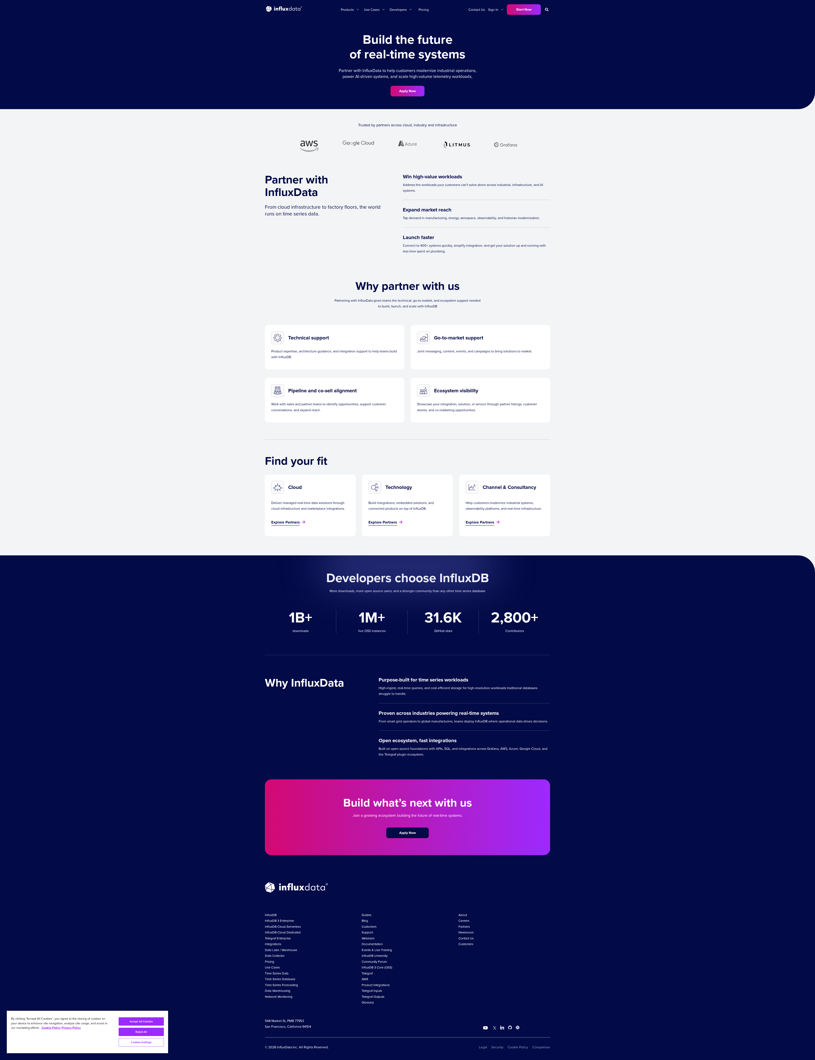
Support (367, 932)
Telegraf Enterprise (278, 938)
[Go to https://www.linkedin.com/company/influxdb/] (502, 1027)
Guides (366, 915)
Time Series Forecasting (281, 985)
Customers (369, 926)
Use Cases (272, 967)
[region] (87, 1032)
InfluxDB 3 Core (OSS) (377, 967)
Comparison (541, 1047)
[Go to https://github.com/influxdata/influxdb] (510, 1028)
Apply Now (407, 91)
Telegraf (367, 973)
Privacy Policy (71, 1027)
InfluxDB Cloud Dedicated (283, 932)
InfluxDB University (375, 955)
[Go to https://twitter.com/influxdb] (493, 1028)
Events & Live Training (377, 950)
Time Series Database (280, 979)
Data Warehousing (277, 990)
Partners (464, 926)
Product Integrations (376, 985)
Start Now (523, 9)
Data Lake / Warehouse (281, 950)
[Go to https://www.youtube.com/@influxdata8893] (486, 1028)
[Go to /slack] (517, 1028)
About (462, 915)
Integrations (273, 944)
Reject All (141, 1032)
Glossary (368, 1002)
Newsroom (466, 932)
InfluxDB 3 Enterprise (279, 920)
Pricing (424, 9)
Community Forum (374, 961)
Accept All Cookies (141, 1021)
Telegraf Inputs (372, 990)
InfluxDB (271, 915)
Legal (483, 1047)
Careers (463, 920)
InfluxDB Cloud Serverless (283, 926)
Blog (365, 920)
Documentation (372, 944)
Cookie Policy (518, 1047)
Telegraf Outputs (373, 996)
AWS (365, 979)
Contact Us (476, 9)
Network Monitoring (278, 996)
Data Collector (275, 955)
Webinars (368, 938)
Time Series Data (276, 973)
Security (497, 1047)
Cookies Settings (141, 1042)
